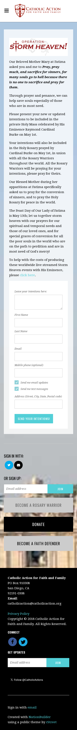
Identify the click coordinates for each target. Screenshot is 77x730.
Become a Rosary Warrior (38, 505)
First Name (21, 314)
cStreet (51, 722)
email (32, 707)
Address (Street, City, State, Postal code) (38, 396)
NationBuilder (40, 717)
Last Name (21, 331)
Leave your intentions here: (31, 291)
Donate (38, 524)
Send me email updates (34, 382)
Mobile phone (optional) (29, 365)
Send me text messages (34, 389)
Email (18, 348)
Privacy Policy (18, 614)
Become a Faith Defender (38, 543)
